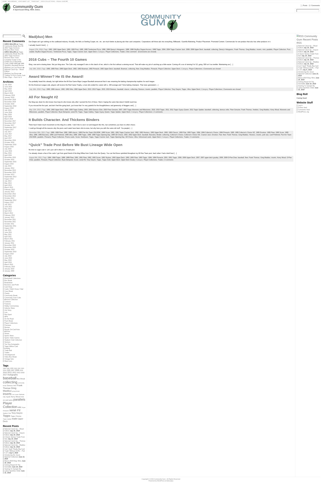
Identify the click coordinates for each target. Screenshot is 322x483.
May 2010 (8, 260)
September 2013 (10, 177)
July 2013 (7, 181)
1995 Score (280, 132)
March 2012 (8, 213)
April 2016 (8, 155)
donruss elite (224, 110)
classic (126, 89)
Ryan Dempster (64, 112)
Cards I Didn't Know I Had (13, 289)
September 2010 (10, 252)
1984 (49, 157)
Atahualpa (169, 481)
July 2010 (7, 256)
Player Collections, (113, 52)
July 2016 (7, 149)
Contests (7, 302)
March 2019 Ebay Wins (12, 461)
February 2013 (9, 189)
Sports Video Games (12, 338)
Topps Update (7, 419)
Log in (300, 105)
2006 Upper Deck (189, 157)
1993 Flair (182, 132)
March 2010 (8, 264)
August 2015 (9, 164)
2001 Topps (173, 157)
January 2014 (9, 168)
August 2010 (9, 254)
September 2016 (10, 145)
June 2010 (8, 258)
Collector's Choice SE (192, 135)
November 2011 (10, 222)
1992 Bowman (83, 69)
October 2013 (9, 174)
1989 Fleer (59, 132)
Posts (305, 5)
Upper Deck (92, 52)
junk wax (265, 135)
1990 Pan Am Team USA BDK (89, 132)
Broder (159, 135)
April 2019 (8, 91)
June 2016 (8, 151)
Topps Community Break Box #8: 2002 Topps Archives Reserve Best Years (14, 47)
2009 (21, 370)
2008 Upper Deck (197, 49)
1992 (50, 49)
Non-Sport (8, 314)
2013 (18, 373)
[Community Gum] (161, 23)
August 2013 (9, 179)
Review (7, 327)
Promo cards (69, 137)
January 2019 (9, 97)
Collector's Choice (176, 135)
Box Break (8, 280)
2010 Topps (160, 110)
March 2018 (8, 119)
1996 (4, 368)
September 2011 (10, 226)
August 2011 (8, 228)
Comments (315, 5)
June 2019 (8, 87)
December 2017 (10, 121)
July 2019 (7, 85)
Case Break (8, 291)
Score (77, 137)
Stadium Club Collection (13, 340)
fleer (14, 386)
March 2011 (8, 239)
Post (288, 49)
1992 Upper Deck (59, 49)
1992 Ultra (69, 89)
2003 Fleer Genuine (111, 110)
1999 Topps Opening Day (101, 135)
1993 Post (75, 49)
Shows (6, 333)
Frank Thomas (239, 49)
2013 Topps (96, 89)
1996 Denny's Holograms (115, 49)
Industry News (9, 308)
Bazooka (152, 135)
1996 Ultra (68, 135)
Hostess (252, 135)
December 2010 (10, 245)
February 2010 (9, 267)
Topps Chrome (16, 416)
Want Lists (8, 361)
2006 (180, 157)
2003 (22, 368)
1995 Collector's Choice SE (245, 132)
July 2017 (7, 132)
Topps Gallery (89, 112)
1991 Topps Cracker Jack (124, 132)
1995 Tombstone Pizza (92, 49)
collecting (10, 382)
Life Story (7, 310)
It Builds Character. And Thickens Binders (64, 120)
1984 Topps (56, 157)
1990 (48, 69)
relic (20, 407)
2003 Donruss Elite (96, 110)
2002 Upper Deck (135, 135)
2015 (103, 89)
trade (14, 418)
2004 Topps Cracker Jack (175, 49)
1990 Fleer (54, 69)
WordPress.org (303, 112)
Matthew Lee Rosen (11, 73)
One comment (131, 52)
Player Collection (10, 405)
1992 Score (96, 157)
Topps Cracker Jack (80, 52)
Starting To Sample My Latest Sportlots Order (12, 470)
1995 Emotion (261, 132)
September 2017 (10, 127)
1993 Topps (191, 132)
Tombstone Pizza (59, 52)
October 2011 (9, 224)
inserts (7, 394)
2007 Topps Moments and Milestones (137, 110)
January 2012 (9, 217)
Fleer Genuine (235, 110)
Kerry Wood (15, 397)
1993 (68, 49)
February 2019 (9, 95)
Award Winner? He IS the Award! (56, 76)
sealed (31, 52)
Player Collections (11, 323)
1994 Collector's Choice (209, 132)
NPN (6, 317)
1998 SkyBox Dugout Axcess (140, 49)
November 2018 (10, 102)
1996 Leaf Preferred (57, 135)
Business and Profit (11, 285)
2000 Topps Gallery (76, 110)
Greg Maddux (9, 389)
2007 (12, 370)
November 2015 (10, 157)
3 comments (194, 137)
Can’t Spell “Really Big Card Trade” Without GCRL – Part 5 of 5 (14, 451)
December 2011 (10, 219)
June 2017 (8, 134)
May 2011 (7, 234)
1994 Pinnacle (224, 132)
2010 (5, 372)
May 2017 (8, 136)
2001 (166, 157)
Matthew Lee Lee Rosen (13, 68)
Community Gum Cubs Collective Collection (12, 298)
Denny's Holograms (226, 49)
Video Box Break (10, 357)
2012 (14, 373)
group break (16, 391)
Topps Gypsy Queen (102, 112)
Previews (7, 325)
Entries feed (302, 107)
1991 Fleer (83, 157)
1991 (112, 132)
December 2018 (10, 100)
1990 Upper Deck (65, 69)
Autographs (12, 375)
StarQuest (84, 137)
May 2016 (8, 153)
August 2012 (9, 202)
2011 (9, 372)
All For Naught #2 (43, 97)
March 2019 (8, 93)
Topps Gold (106, 160)
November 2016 (10, 140)
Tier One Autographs (11, 344)
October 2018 (9, 104)
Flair (220, 135)
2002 (19, 368)
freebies (256, 110)
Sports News (9, 336)
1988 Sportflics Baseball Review (14, 64)
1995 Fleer (271, 132)
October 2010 (9, 249)
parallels (19, 399)
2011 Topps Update (197, 110)
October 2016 (9, 142)
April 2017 (8, 138)
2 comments (158, 112)
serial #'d (14, 410)
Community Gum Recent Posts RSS (307, 39)
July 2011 (7, 230)
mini (22, 397)
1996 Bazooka (43, 135)
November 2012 (10, 196)
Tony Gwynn (17, 413)
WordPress (161, 481)
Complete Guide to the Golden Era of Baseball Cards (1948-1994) (12, 62)
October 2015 (9, 159)
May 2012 (8, 209)
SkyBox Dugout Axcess (43, 52)
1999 (11, 368)
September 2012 (10, 200)
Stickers (7, 342)
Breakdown (8, 283)
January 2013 (9, 192)
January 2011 (9, 243)
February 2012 (9, 215)
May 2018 (8, 115)
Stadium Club (7, 413)
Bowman (124, 69)
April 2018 (8, 117)
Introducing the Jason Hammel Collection (12, 456)
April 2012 (8, 211)
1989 (52, 132)
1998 (7, 368)
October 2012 (9, 198)
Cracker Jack (206, 135)
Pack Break (8, 321)
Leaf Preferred (275, 135)
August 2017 (9, 130)
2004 (4, 370)
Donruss (10, 386)
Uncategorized (9, 355)
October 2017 (9, 125)
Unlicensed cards (145, 137)
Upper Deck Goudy (128, 160)
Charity (7, 293)
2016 (22, 373)
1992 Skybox (106, 157)
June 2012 (8, 207)
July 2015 (7, 166)
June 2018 (8, 112)
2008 (17, 370)
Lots (6, 312)
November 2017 (10, 123)
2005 (8, 370)
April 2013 (8, 185)
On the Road (9, 319)
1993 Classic (173, 132)
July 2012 (7, 204)
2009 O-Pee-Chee (230, 157)
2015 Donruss (111, 89)
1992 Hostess (144, 132)
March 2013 (8, 187)
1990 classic (55, 89)
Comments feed (304, 110)
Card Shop (8, 287)
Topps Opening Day (117, 137)
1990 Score (106, 132)
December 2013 (10, 170)
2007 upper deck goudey (209, 157)
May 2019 (8, 89)
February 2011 (9, 241)
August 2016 (9, 147)
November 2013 (10, 172)
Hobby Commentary (11, 306)
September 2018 (10, 106)
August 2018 (9, 108)
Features (7, 304)
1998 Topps (156, 49)
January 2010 (9, 269)
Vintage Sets (9, 359)
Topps (6, 415)
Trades (6, 352)
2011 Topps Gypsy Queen (179, 110)
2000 (15, 368)
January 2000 (9, 271)
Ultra (189, 89)
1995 (81, 49)
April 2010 (8, 262)
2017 (5, 375)
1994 (198, 132)
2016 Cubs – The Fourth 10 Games (58, 59)
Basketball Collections (12, 278)
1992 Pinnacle (94, 69)
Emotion (215, 135)
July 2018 (7, 110)
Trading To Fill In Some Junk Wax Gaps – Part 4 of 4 (14, 76)
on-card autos (8, 400)
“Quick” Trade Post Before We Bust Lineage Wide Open (75, 145)
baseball (9, 378)
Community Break (10, 295)
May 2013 (8, 183)
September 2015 (10, 162)
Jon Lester (15, 394)
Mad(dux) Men (40, 37)
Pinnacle (154, 69)
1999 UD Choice (117, 135)
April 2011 (8, 237)
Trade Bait (8, 350)
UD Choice (129, 137)
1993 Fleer (134, 157)
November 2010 (10, 247)
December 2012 (10, 194)
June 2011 (8, 232)
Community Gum (28, 6)
